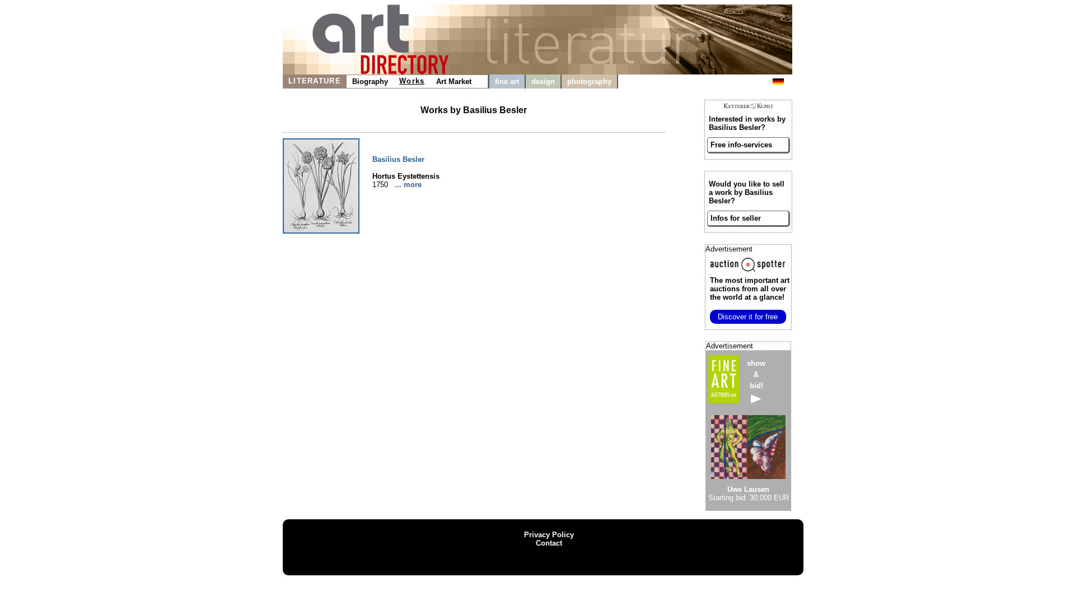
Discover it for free (748, 317)
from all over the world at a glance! (749, 288)
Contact (549, 543)
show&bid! (756, 374)
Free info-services (741, 145)
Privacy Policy (549, 534)
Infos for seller (736, 218)
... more (408, 184)
